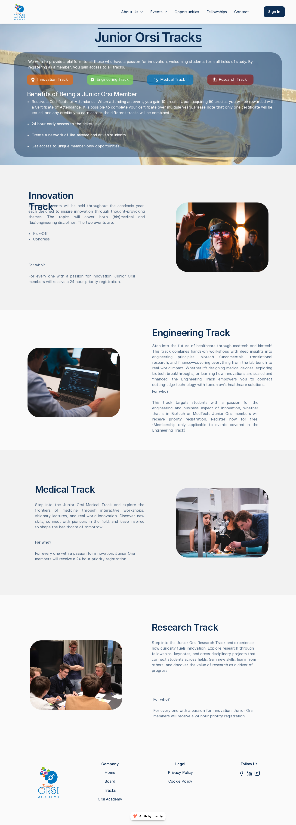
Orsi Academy (110, 799)
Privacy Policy (180, 772)
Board (110, 781)
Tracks (110, 790)
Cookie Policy (180, 781)
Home (110, 772)
